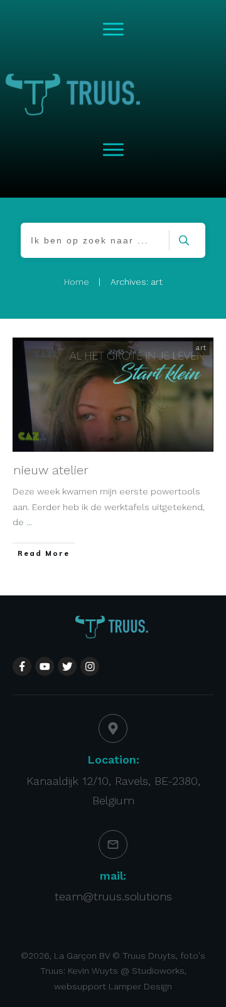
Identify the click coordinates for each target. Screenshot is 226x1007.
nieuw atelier (51, 469)
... (29, 522)
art (201, 348)
